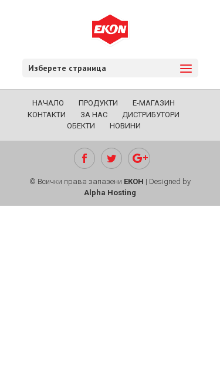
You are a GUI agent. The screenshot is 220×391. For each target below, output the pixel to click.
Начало (48, 102)
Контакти (47, 114)
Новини (125, 125)
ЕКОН (134, 181)
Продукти (98, 102)
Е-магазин (154, 102)
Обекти (81, 125)
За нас (93, 114)
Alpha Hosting (110, 192)
